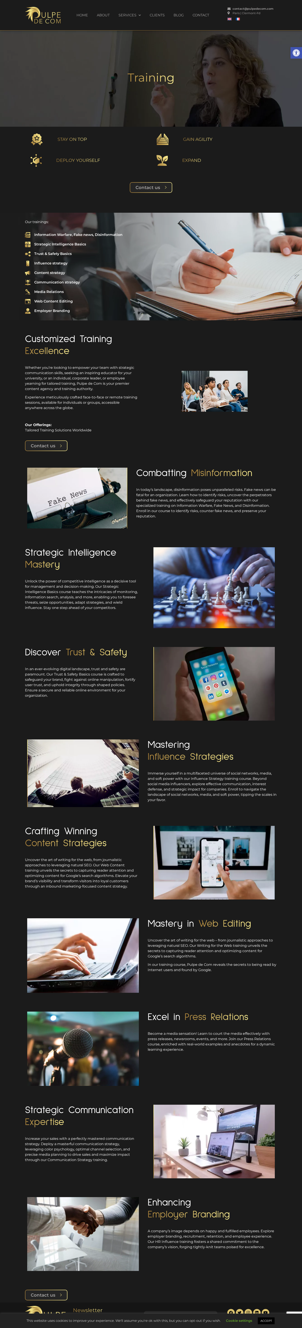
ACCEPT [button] (266, 1320)
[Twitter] (239, 1313)
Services (127, 15)
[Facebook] (231, 1313)
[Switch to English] (229, 19)
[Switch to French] (238, 19)
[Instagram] (248, 1313)
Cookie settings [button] (239, 1320)
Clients (157, 15)
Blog (179, 15)
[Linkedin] (257, 1313)
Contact (201, 15)
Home (82, 15)
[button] (296, 53)
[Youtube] (265, 1313)
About (103, 15)
